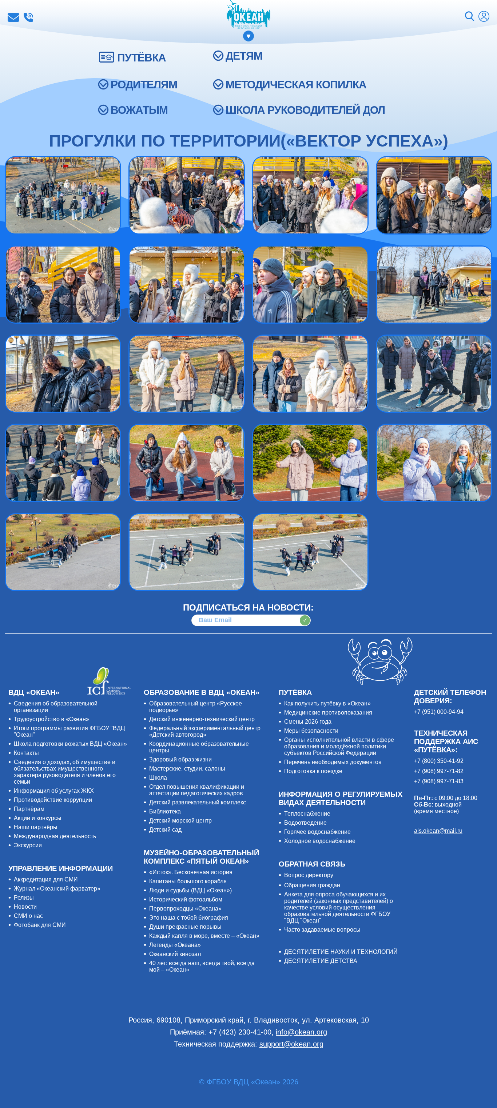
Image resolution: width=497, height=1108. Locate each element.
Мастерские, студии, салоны (187, 768)
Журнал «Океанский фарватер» (57, 888)
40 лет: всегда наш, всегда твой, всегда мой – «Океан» (202, 966)
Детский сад (165, 830)
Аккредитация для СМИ (46, 879)
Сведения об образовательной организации (56, 706)
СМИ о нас (28, 916)
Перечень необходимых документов (333, 762)
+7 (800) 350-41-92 (439, 761)
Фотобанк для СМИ (40, 925)
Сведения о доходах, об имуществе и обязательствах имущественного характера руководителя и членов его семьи (65, 772)
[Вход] (484, 17)
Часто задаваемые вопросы (322, 930)
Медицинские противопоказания (328, 712)
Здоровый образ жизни (180, 759)
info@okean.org (13, 17)
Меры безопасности (311, 731)
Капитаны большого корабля (188, 881)
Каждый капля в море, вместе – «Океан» (204, 936)
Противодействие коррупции (53, 800)
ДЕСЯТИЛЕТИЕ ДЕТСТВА (320, 961)
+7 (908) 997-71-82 (439, 771)
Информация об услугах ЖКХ (54, 791)
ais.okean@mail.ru (438, 831)
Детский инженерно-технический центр (202, 719)
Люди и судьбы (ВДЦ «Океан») (190, 890)
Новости (25, 907)
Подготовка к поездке (313, 771)
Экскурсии (28, 845)
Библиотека (165, 811)
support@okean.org (291, 1044)
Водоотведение (305, 823)
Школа (158, 778)
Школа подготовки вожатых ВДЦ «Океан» (70, 744)
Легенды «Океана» (175, 945)
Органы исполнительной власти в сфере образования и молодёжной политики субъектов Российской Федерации (339, 746)
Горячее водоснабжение (317, 832)
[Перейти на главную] (248, 15)
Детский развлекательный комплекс (197, 802)
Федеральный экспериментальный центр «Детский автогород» (205, 731)
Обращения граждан (312, 885)
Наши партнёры (35, 827)
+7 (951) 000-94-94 (439, 712)
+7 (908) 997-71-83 (439, 781)
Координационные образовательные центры (199, 747)
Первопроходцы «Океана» (185, 908)
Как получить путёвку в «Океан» (327, 703)
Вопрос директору (308, 875)
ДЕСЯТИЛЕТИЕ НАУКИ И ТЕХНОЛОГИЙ (341, 952)
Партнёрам (29, 809)
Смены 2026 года (307, 722)
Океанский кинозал (175, 954)
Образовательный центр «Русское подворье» (195, 706)
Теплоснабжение (307, 814)
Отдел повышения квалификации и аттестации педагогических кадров (196, 790)
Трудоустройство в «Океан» (51, 719)
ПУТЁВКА (141, 58)
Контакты (26, 753)
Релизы (24, 898)
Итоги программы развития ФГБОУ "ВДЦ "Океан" (69, 731)
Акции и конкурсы (37, 818)
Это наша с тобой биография (188, 918)
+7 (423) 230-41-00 (28, 17)
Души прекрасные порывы (185, 927)
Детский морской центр (180, 820)
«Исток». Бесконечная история (190, 872)
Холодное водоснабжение (319, 841)
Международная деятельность (55, 836)
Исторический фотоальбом (185, 899)
